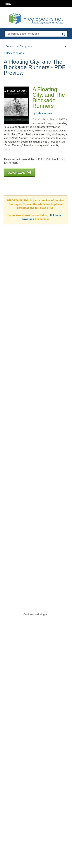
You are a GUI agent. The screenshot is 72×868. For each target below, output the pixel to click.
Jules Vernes (44, 113)
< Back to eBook (14, 53)
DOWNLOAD (17, 172)
